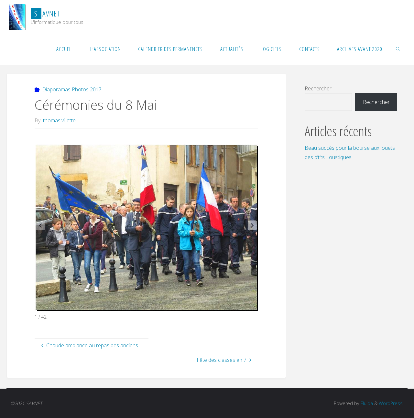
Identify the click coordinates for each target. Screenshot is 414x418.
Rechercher (318, 88)
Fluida (366, 403)
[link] (398, 49)
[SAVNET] (17, 16)
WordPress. (391, 403)
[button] (252, 225)
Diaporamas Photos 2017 (72, 89)
